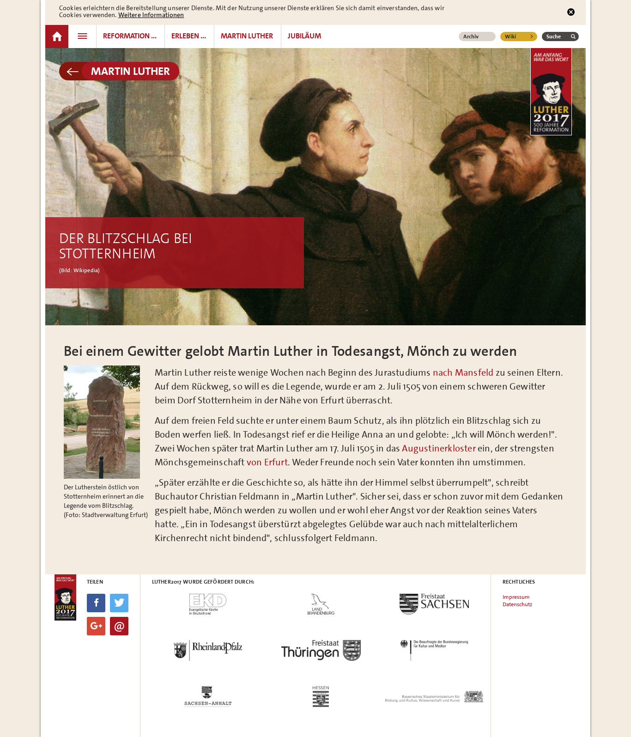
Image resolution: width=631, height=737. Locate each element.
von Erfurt (267, 462)
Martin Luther (130, 71)
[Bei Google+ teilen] (96, 626)
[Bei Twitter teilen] (119, 603)
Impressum (516, 597)
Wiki (510, 36)
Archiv (471, 36)
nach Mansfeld (463, 372)
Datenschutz (517, 604)
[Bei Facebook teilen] (96, 603)
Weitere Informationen (151, 15)
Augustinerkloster (438, 448)
